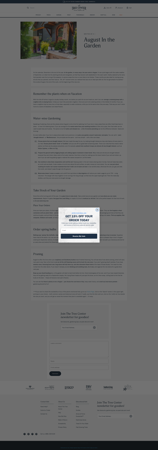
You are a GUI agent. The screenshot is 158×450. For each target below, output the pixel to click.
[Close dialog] (97, 209)
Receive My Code (79, 236)
